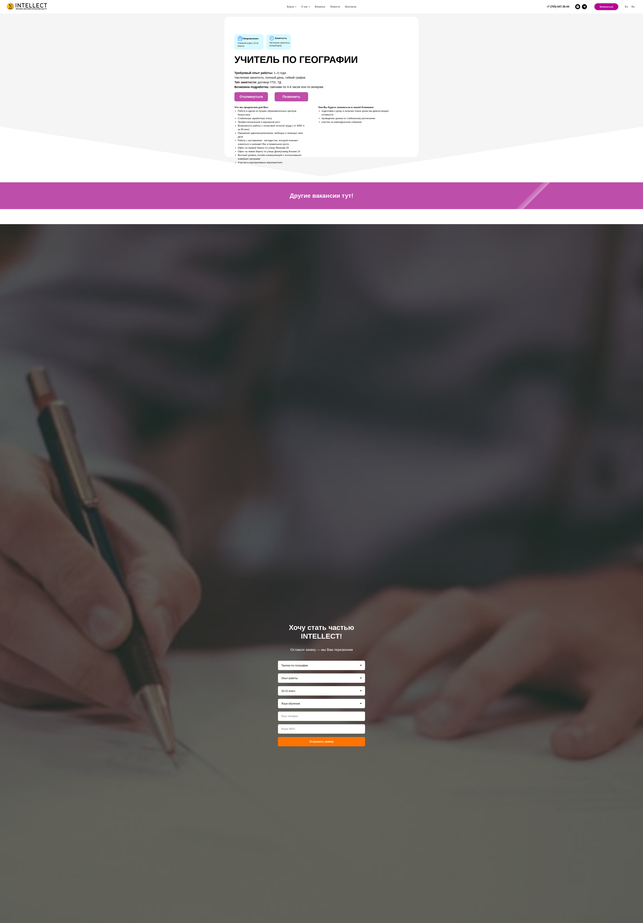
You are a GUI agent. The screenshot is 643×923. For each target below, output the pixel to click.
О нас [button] (304, 6)
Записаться (606, 6)
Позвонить (291, 97)
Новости (335, 6)
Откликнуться (251, 97)
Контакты (350, 6)
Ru (633, 6)
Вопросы (320, 6)
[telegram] (584, 6)
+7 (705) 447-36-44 (558, 6)
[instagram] (577, 6)
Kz (626, 6)
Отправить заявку (321, 741)
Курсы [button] (290, 6)
